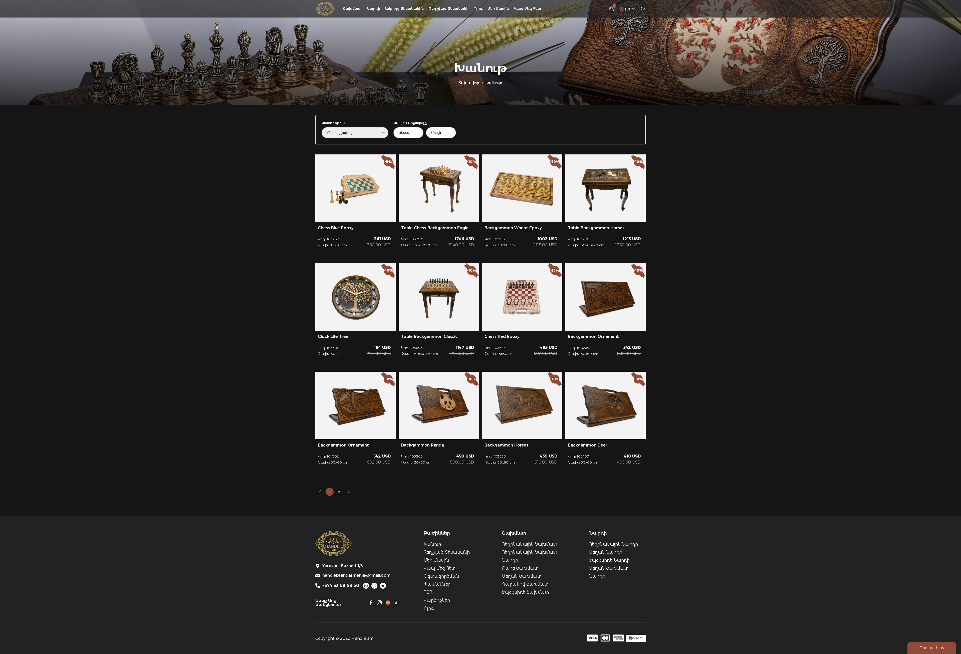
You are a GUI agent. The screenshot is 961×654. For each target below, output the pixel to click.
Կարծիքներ (437, 600)
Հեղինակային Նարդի (613, 544)
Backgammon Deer (587, 445)
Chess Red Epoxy (502, 336)
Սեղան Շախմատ (521, 576)
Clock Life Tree (333, 336)
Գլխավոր (469, 83)
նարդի (373, 9)
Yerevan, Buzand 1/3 (342, 566)
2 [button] (339, 492)
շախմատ (352, 9)
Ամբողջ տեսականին (404, 9)
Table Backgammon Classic (429, 336)
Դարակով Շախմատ (525, 584)
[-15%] (522, 296)
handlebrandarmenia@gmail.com (356, 575)
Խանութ (432, 544)
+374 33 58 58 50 (340, 586)
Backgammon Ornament (593, 336)
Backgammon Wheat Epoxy (513, 228)
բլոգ (478, 9)
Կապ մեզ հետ (527, 9)
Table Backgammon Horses (596, 228)
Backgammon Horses (506, 445)
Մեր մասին (498, 9)
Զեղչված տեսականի (447, 552)
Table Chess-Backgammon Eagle (434, 228)
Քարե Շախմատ (520, 568)
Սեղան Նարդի (605, 552)
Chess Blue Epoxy (336, 228)
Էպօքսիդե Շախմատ (525, 592)
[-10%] (605, 297)
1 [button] (329, 492)
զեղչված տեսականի (448, 9)
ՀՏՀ (428, 592)
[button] (320, 492)
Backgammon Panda (422, 445)
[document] (480, 327)
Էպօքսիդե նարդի (609, 560)
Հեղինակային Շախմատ (529, 544)
